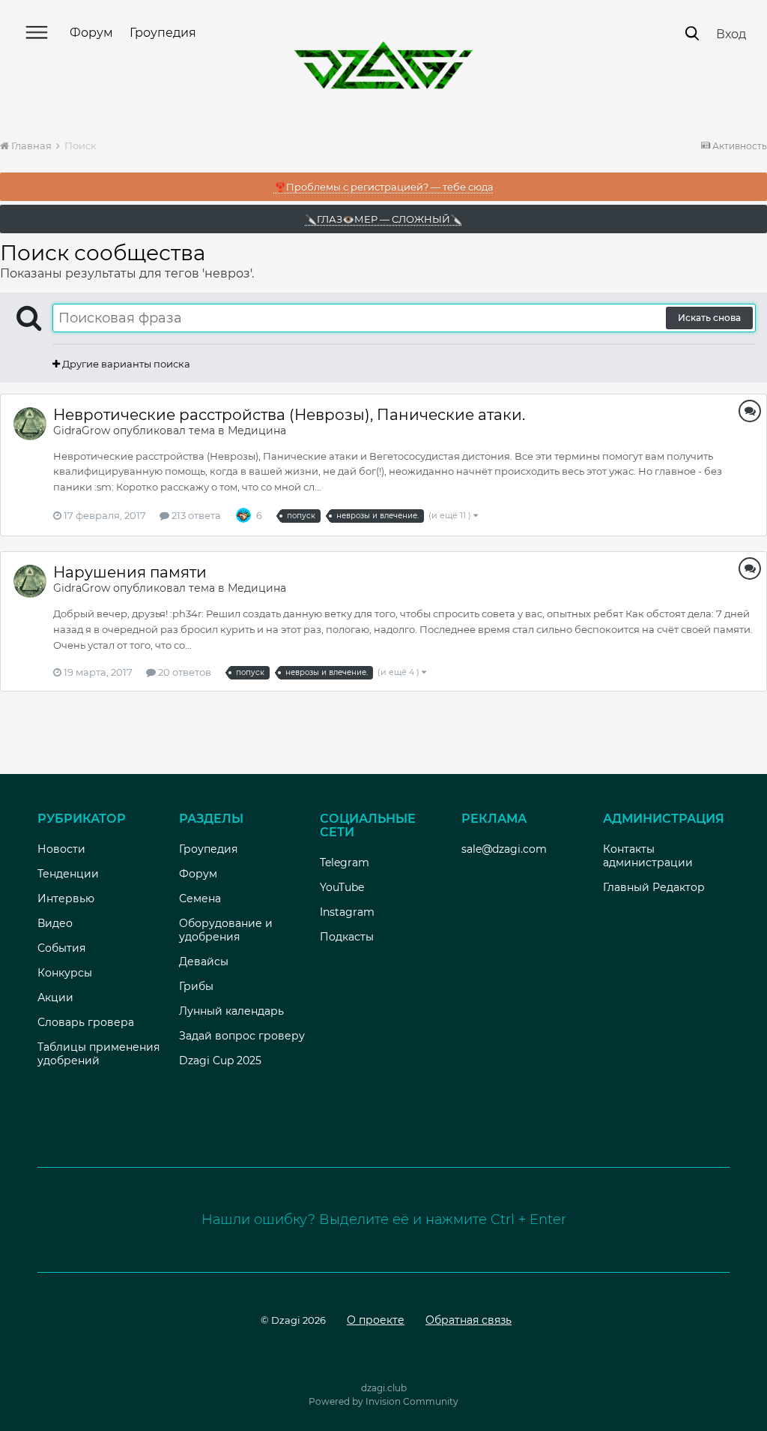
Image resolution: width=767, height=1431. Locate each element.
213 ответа (195, 515)
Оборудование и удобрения (226, 930)
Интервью (65, 898)
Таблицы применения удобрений (98, 1053)
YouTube (342, 887)
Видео (55, 923)
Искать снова (709, 317)
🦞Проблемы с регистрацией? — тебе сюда (384, 187)
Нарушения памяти (130, 572)
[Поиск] (692, 33)
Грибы (196, 986)
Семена (200, 898)
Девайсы (203, 961)
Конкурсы (64, 973)
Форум (91, 33)
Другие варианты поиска (125, 364)
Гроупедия (163, 33)
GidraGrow (81, 430)
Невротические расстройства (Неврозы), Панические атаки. (289, 415)
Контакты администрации (648, 855)
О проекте (375, 1320)
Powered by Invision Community (383, 1401)
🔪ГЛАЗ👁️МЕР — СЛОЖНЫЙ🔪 (383, 219)
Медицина (257, 430)
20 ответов (183, 672)
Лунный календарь (231, 1011)
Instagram (347, 912)
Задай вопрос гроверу (242, 1035)
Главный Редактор (654, 887)
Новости (61, 849)
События (61, 948)
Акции (55, 997)
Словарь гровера (85, 1022)
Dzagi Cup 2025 (220, 1060)
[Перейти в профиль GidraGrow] (29, 423)
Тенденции (68, 873)
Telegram (344, 862)
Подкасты (347, 937)
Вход (731, 34)
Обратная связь (468, 1320)
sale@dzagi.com (504, 849)
